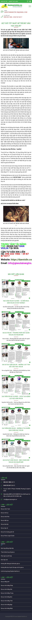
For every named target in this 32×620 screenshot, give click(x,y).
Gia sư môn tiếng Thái (16, 601)
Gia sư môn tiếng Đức (16, 597)
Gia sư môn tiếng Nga (16, 571)
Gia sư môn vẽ (16, 528)
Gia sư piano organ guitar (16, 536)
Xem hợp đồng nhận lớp (16, 548)
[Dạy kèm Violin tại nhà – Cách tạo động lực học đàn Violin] (16, 385)
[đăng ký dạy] (11, 6)
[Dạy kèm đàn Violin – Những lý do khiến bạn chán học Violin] (16, 416)
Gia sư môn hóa (16, 517)
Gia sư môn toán (16, 509)
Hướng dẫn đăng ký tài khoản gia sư (16, 564)
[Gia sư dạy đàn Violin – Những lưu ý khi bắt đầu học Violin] (16, 353)
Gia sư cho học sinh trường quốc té (16, 532)
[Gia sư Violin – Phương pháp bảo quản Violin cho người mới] (16, 321)
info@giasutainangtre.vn (10, 499)
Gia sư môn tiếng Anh (16, 582)
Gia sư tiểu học (16, 520)
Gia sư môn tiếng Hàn (16, 589)
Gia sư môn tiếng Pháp (16, 585)
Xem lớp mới (16, 560)
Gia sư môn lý (16, 513)
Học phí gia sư (16, 552)
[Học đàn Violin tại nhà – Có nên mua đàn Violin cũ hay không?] (16, 289)
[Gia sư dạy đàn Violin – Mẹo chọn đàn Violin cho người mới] (16, 448)
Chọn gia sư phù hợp (16, 556)
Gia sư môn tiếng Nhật (16, 608)
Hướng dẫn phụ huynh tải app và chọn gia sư (16, 567)
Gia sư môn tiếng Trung (16, 593)
